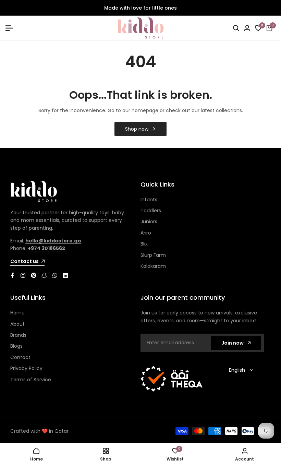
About (17, 324)
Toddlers (150, 210)
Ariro (145, 232)
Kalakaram (153, 266)
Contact (20, 357)
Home (17, 312)
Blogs (16, 346)
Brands (18, 335)
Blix (144, 243)
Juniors (148, 221)
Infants (148, 199)
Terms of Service (30, 379)
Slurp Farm (153, 255)
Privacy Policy (26, 368)
